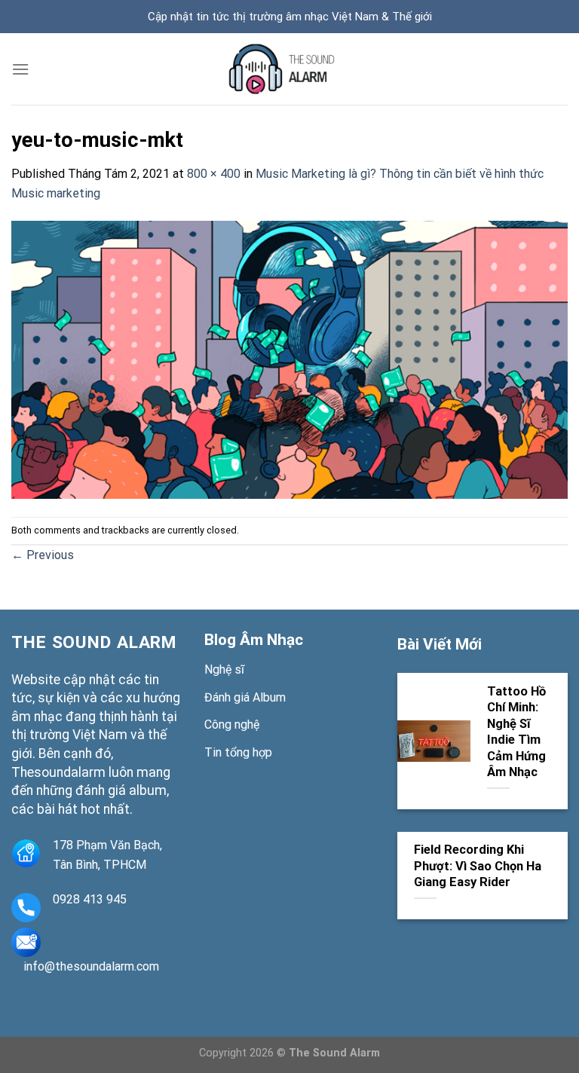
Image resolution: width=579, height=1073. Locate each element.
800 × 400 (213, 174)
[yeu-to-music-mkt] (289, 359)
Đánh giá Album (245, 697)
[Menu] (20, 68)
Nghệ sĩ (224, 669)
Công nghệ (231, 724)
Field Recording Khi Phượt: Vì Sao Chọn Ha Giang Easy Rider (477, 865)
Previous (42, 555)
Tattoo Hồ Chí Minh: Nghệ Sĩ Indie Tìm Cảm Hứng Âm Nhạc (516, 732)
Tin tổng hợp (238, 752)
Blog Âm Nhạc (253, 640)
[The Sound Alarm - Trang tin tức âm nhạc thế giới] (289, 69)
